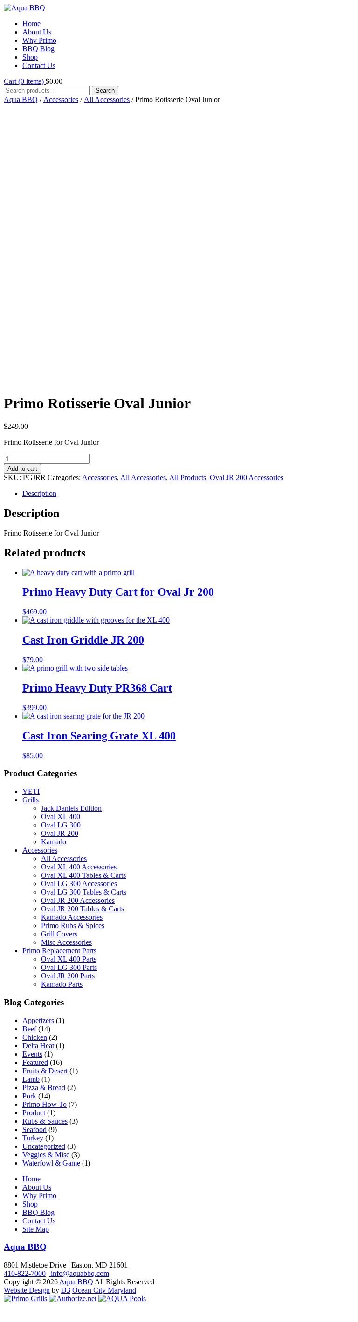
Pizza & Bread (43, 1087)
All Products (187, 477)
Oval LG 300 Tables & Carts (83, 892)
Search (105, 90)
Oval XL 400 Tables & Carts (83, 875)
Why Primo (39, 40)
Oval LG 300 (61, 825)
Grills (30, 800)
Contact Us (38, 65)
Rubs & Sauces (45, 1121)
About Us (36, 32)
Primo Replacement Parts (59, 951)
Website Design (27, 1290)
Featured (35, 1062)
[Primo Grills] (25, 1298)
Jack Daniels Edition (71, 808)
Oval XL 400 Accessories (79, 867)
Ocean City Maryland (104, 1290)
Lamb (31, 1079)
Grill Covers (59, 934)
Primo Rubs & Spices (72, 925)
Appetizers (38, 1020)
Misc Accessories (66, 942)
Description (39, 493)
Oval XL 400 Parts (68, 959)
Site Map (35, 1229)
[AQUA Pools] (122, 1298)
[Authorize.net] (72, 1298)
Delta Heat (38, 1046)
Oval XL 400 (60, 816)
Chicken (34, 1037)
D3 (65, 1290)
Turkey (32, 1138)
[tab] (188, 493)
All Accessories (107, 99)
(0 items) (25, 81)
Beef (29, 1029)
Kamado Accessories (72, 917)
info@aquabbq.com (79, 1273)
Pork (29, 1096)
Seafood (34, 1129)
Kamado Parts (62, 984)
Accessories (60, 99)
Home (31, 23)
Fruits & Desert (45, 1071)
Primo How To (44, 1104)
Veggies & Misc (45, 1155)
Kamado (53, 842)
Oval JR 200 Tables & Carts (82, 909)
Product (33, 1113)
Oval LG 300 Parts (69, 967)
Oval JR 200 (59, 833)
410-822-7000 (25, 1273)
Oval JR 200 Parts (68, 976)
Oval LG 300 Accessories (79, 884)
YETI (31, 791)
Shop (30, 57)
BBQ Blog (38, 49)
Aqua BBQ (21, 99)
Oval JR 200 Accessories (246, 477)
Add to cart (22, 468)
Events (32, 1054)
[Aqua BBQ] (24, 8)
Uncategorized (43, 1146)
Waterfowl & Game (51, 1163)
